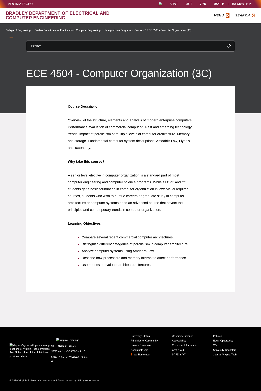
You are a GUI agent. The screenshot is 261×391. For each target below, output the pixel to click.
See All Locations (67, 351)
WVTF (216, 345)
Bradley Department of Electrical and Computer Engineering (68, 30)
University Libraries (182, 336)
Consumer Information (184, 345)
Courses (140, 30)
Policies (217, 336)
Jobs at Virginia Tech (225, 354)
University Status (140, 336)
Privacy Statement (141, 345)
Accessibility (179, 340)
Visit (189, 4)
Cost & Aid (178, 350)
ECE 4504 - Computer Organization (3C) (169, 30)
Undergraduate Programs (118, 30)
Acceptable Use (139, 350)
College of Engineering (19, 30)
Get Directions (65, 346)
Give (203, 4)
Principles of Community (144, 340)
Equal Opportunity (223, 340)
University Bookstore (224, 350)
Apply (174, 4)
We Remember (142, 354)
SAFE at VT (179, 354)
